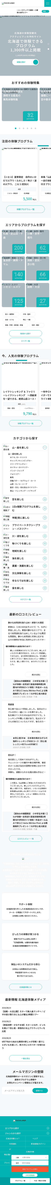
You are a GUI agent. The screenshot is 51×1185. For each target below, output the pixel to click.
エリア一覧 (25, 341)
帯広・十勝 (26, 320)
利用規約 (12, 1144)
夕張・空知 (26, 314)
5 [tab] (31, 128)
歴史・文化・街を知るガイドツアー (24, 487)
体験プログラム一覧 (25, 209)
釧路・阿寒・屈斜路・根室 (14, 325)
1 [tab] (48, 44)
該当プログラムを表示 (30, 1169)
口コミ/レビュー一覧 (25, 838)
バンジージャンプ (17, 470)
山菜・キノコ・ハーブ (18, 484)
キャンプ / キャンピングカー (21, 460)
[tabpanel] (20, 104)
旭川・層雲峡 (9, 314)
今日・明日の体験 (40, 1181)
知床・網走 (35, 325)
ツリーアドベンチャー (18, 464)
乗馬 (11, 477)
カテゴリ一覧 (25, 599)
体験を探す (39, 3)
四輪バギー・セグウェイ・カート (23, 480)
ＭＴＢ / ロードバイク (18, 457)
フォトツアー (15, 474)
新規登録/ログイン (38, 1144)
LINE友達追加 (30, 1175)
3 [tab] (23, 128)
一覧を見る (25, 1058)
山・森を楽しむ (15, 453)
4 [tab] (27, 128)
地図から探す (25, 333)
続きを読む (36, 674)
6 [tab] (35, 128)
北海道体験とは (25, 987)
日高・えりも (9, 320)
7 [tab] (46, 145)
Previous (5, 128)
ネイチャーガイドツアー (19, 467)
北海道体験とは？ (13, 1138)
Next (46, 128)
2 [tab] (48, 49)
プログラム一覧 (20, 1181)
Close (3, 11)
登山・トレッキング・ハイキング (23, 490)
